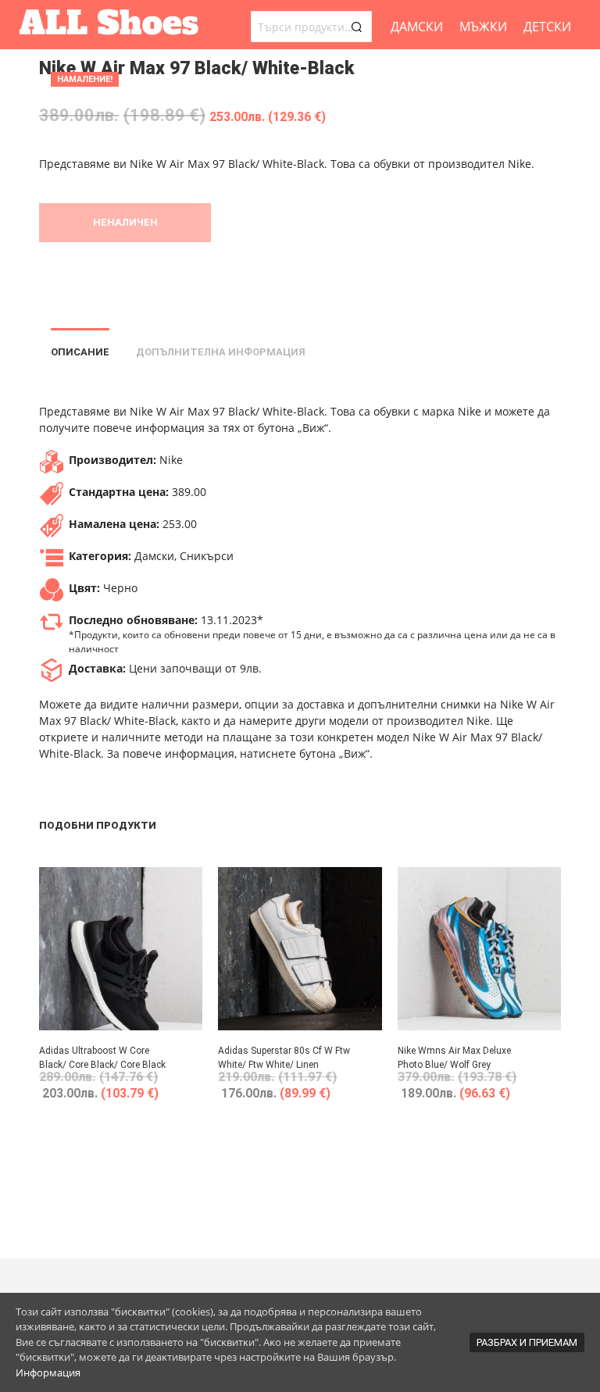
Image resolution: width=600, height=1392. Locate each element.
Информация (48, 1372)
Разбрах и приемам (527, 1342)
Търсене (356, 26)
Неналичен (125, 222)
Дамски (417, 26)
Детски (547, 26)
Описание (80, 352)
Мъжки (483, 26)
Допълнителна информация (220, 352)
